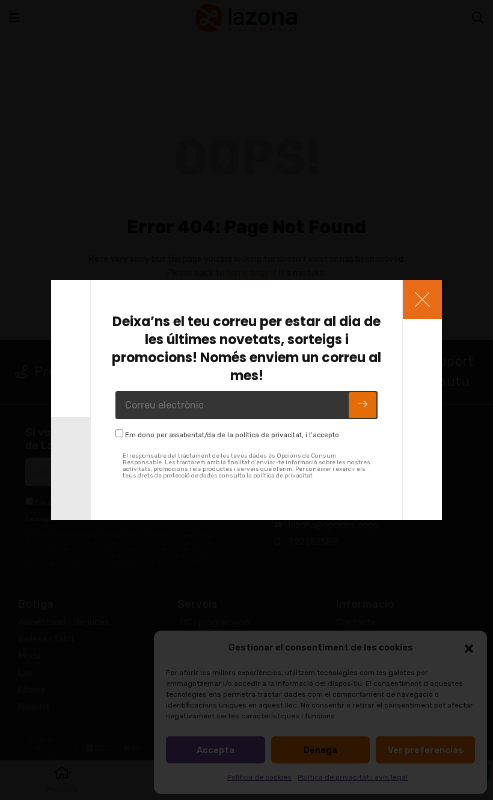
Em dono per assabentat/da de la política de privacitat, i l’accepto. (233, 435)
